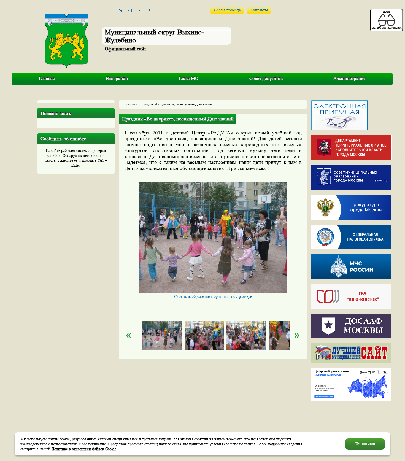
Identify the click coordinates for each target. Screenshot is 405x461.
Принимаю (365, 443)
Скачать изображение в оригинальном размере (213, 296)
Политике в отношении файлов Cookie (84, 449)
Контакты (259, 10)
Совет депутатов (266, 78)
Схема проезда (227, 10)
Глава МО (188, 78)
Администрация (349, 78)
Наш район (117, 78)
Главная (47, 78)
